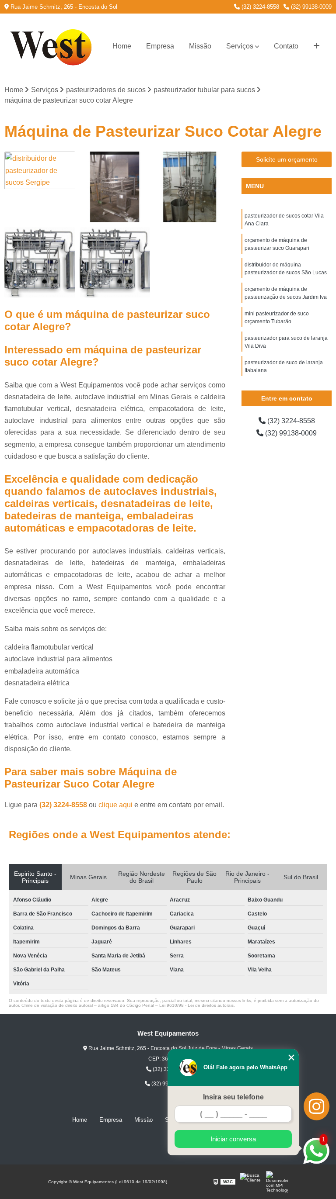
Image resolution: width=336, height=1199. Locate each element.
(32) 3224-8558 (259, 6)
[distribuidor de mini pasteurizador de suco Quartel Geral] (115, 262)
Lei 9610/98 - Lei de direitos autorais (196, 1005)
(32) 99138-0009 (310, 6)
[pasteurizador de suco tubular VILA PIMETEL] (39, 262)
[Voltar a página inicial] (53, 46)
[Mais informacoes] (316, 46)
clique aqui (115, 805)
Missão (200, 46)
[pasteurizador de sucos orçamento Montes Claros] (189, 187)
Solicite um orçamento (287, 159)
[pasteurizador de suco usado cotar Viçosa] (115, 187)
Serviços (239, 46)
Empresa (160, 46)
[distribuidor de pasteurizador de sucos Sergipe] (39, 187)
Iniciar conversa (233, 1139)
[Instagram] (316, 1106)
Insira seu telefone (233, 1097)
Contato (286, 46)
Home (121, 46)
